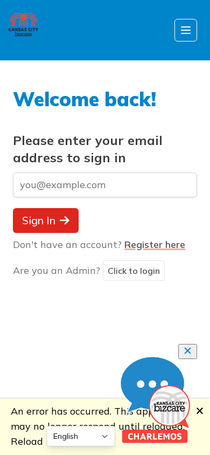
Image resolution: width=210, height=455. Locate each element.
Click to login (134, 270)
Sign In (38, 220)
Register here (154, 244)
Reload (27, 441)
